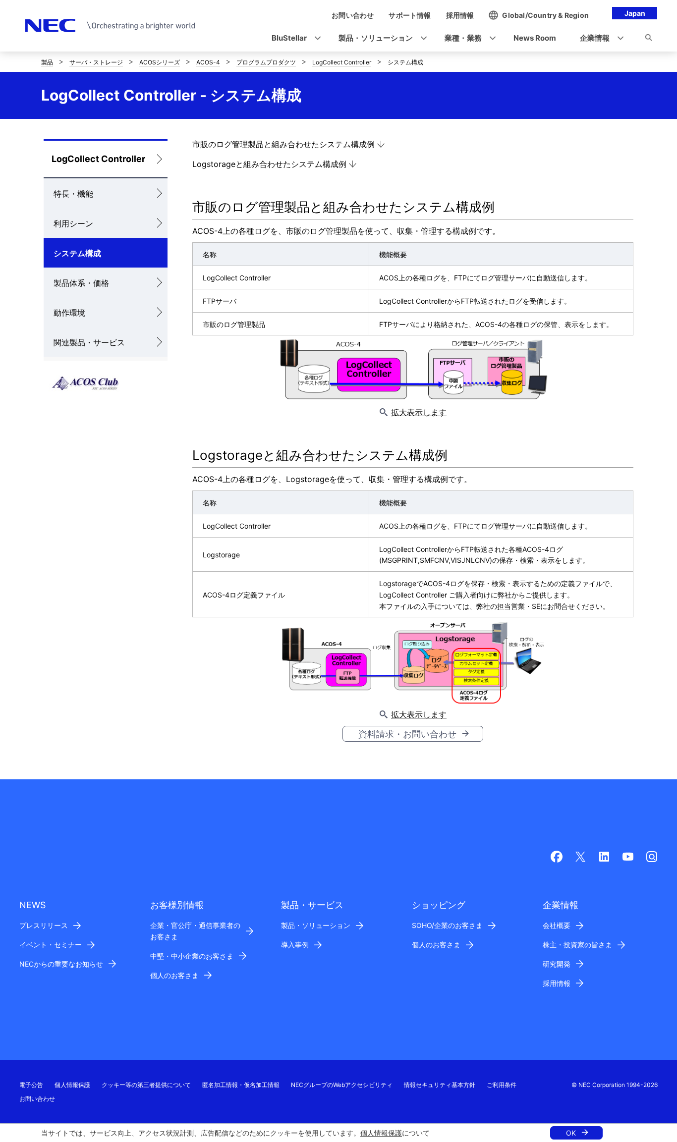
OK (571, 1133)
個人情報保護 (381, 1133)
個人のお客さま (174, 975)
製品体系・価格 (81, 283)
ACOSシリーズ (159, 62)
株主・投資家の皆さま (577, 944)
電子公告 (31, 1084)
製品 (47, 62)
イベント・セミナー (50, 944)
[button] (293, 38)
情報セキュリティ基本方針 (439, 1084)
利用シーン (73, 223)
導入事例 (295, 944)
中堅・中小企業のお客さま (191, 956)
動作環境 (69, 313)
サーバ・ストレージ (96, 62)
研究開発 (556, 964)
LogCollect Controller (341, 62)
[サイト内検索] (648, 39)
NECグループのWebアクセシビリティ (342, 1084)
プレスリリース (43, 925)
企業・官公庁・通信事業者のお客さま (195, 931)
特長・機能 (73, 194)
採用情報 (556, 983)
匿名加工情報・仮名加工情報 (241, 1084)
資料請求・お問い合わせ (407, 734)
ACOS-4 (208, 62)
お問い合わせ (37, 1098)
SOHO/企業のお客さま (447, 925)
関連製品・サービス (89, 342)
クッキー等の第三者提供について (146, 1084)
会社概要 (556, 925)
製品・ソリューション (315, 925)
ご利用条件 (501, 1084)
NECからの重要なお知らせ (61, 964)
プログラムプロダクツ (266, 62)
